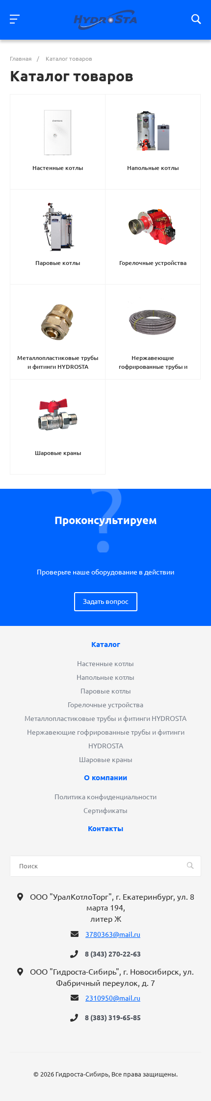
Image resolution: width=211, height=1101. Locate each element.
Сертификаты (105, 810)
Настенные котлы (105, 664)
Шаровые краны (105, 760)
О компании (105, 778)
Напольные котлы (105, 677)
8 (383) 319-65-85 (113, 1018)
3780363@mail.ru (112, 934)
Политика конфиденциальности (105, 797)
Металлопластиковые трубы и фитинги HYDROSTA (105, 718)
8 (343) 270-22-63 (113, 954)
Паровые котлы (105, 691)
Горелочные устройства (105, 705)
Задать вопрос (106, 601)
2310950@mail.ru (112, 998)
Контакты (105, 829)
